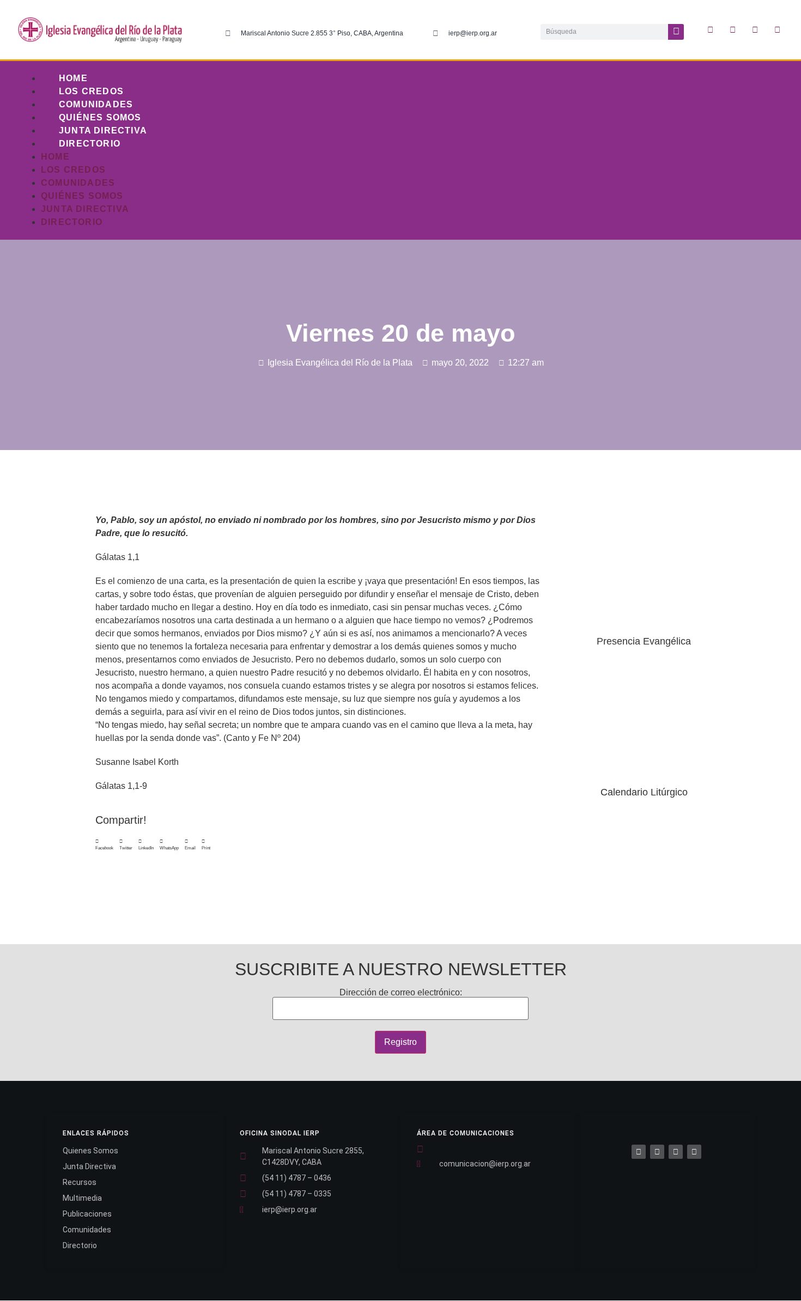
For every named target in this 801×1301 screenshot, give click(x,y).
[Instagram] (755, 30)
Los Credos (91, 91)
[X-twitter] (733, 30)
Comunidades (96, 104)
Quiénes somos (100, 117)
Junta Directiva (103, 130)
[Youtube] (777, 30)
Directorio (89, 143)
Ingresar (644, 873)
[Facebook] (639, 1152)
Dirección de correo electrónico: (400, 992)
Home (73, 78)
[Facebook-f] (710, 30)
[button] (104, 845)
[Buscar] (676, 32)
